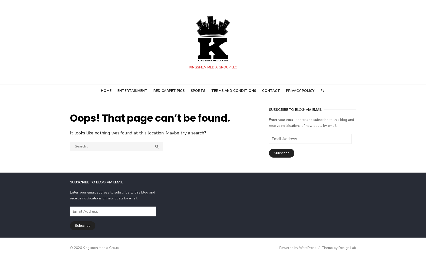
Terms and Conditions (233, 90)
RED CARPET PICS (169, 90)
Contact (271, 90)
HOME (106, 90)
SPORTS (198, 90)
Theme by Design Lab (339, 247)
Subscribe (281, 153)
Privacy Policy (300, 90)
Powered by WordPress (297, 247)
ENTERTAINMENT (132, 90)
